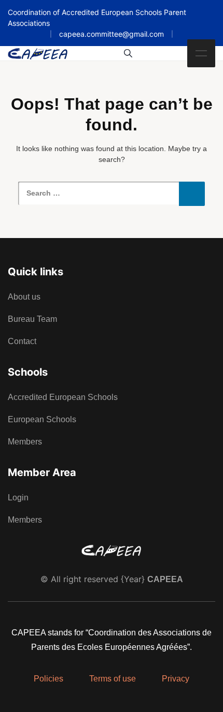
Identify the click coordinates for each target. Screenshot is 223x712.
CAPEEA (165, 579)
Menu (201, 53)
